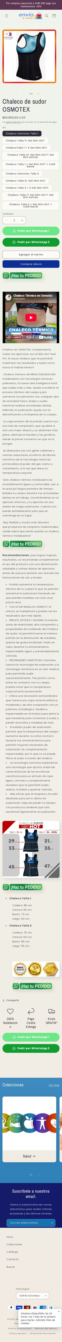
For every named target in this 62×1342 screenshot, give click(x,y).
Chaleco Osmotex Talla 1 (22, 133)
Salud (27, 1156)
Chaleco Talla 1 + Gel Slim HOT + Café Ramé (30, 165)
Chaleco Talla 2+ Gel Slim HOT (25, 180)
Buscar (11, 1267)
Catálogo (12, 1252)
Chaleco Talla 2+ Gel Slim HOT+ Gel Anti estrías (30, 156)
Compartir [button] (12, 1000)
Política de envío (18, 1333)
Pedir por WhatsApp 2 (33, 242)
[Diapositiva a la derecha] (38, 93)
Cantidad (7, 213)
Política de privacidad (19, 1328)
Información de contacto (43, 1333)
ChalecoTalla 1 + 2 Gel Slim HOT (26, 147)
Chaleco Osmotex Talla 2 (22, 173)
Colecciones (14, 1244)
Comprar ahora (31, 264)
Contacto (13, 1259)
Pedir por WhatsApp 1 (33, 231)
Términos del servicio (46, 1328)
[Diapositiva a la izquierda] (23, 93)
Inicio (10, 1237)
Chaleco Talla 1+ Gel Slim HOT (25, 140)
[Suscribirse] (51, 1223)
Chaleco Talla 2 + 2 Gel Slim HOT (27, 187)
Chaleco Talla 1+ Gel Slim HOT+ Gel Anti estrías (31, 196)
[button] (6, 15)
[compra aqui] (22, 280)
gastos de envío (14, 122)
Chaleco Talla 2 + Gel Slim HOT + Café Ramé (30, 205)
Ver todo (54, 1085)
